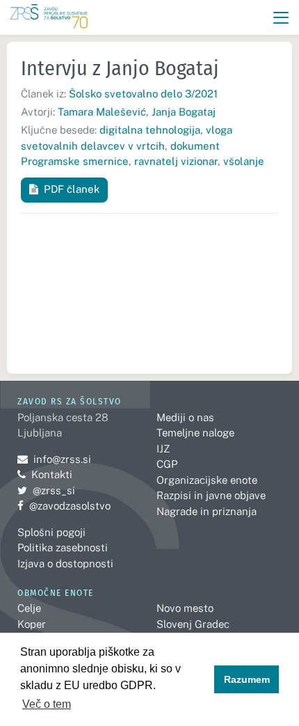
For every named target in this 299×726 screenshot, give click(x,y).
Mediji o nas (185, 417)
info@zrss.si (54, 459)
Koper (31, 624)
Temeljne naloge (195, 433)
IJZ (163, 449)
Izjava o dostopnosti (65, 563)
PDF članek (71, 189)
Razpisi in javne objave (211, 495)
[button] (281, 18)
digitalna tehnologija (149, 130)
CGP (166, 464)
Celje (29, 608)
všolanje (243, 161)
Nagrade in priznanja (206, 511)
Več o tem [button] (46, 704)
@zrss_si (46, 490)
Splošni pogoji (51, 532)
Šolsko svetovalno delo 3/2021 (143, 94)
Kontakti (51, 474)
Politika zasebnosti (62, 547)
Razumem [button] (247, 679)
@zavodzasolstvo (64, 506)
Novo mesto (184, 608)
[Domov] (49, 18)
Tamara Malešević (102, 112)
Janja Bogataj (184, 112)
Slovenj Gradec (192, 624)
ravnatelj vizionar (176, 161)
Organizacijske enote (206, 480)
